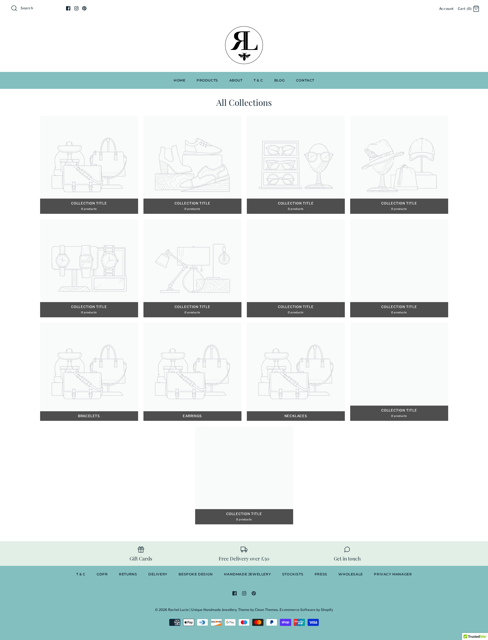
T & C (258, 80)
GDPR (102, 574)
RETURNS (128, 574)
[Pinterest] (84, 8)
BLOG (279, 80)
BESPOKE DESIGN (195, 574)
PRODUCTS (207, 80)
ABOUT (236, 80)
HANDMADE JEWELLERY (247, 574)
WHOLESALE (350, 574)
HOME (179, 80)
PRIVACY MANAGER (393, 574)
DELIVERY (157, 574)
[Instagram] (76, 8)
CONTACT (305, 80)
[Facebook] (68, 8)
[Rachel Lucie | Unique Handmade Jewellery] (244, 27)
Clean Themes (266, 610)
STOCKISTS (292, 574)
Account (446, 8)
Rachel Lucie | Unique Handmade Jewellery (202, 610)
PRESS (321, 574)
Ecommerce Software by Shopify (306, 610)
